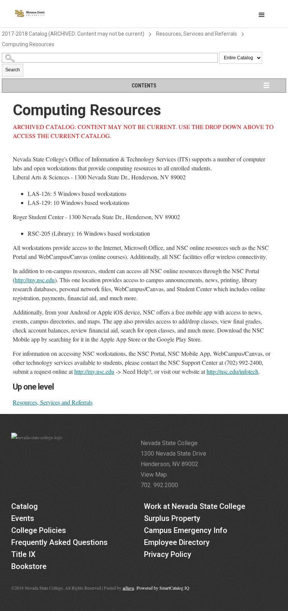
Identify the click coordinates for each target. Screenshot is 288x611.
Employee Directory (177, 542)
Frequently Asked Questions (59, 542)
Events (22, 518)
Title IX (23, 554)
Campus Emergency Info (185, 530)
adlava (128, 588)
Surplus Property (172, 518)
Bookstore (28, 566)
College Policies (38, 530)
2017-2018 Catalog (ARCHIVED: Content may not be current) (73, 34)
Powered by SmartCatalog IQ (163, 588)
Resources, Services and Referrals (196, 34)
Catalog (24, 506)
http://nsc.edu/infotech (232, 371)
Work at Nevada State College (194, 506)
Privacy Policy (167, 554)
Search (12, 69)
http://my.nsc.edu (35, 280)
